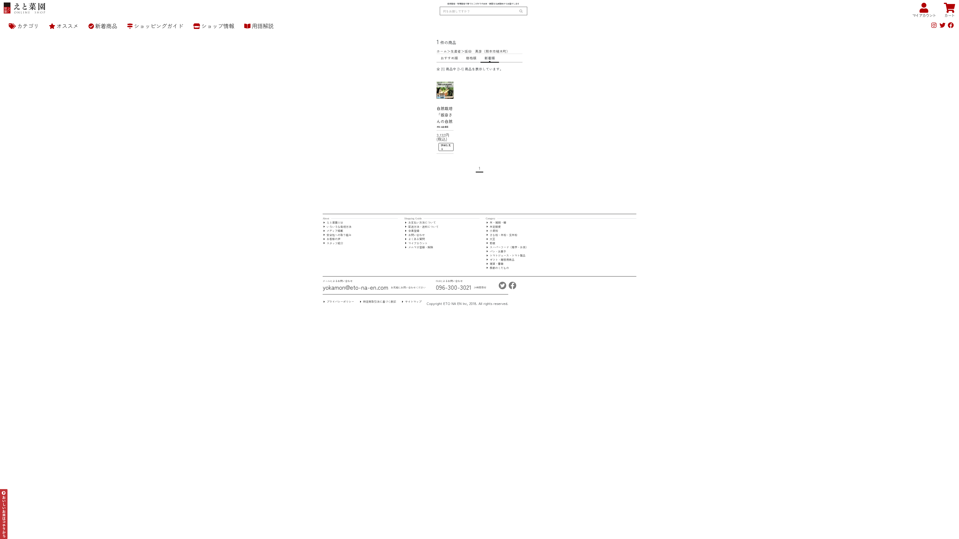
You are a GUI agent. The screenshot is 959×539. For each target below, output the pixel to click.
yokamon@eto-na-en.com (355, 287)
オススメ (67, 26)
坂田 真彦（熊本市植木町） (487, 51)
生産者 (456, 51)
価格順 (471, 57)
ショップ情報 (217, 26)
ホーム (442, 51)
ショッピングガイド (158, 26)
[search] (521, 11)
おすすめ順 (449, 57)
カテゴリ (28, 26)
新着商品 (106, 26)
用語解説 (263, 26)
